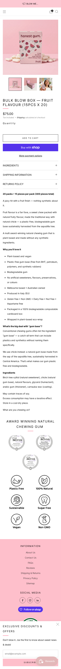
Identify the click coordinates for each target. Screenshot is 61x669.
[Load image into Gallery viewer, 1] (15, 84)
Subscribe (30, 662)
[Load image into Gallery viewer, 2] (30, 84)
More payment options (30, 155)
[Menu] (4, 11)
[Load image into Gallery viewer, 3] (45, 84)
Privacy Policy (30, 578)
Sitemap (30, 583)
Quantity (9, 123)
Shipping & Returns (30, 573)
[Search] (56, 11)
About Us (30, 552)
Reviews (30, 568)
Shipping (21, 117)
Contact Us (30, 557)
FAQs (30, 562)
